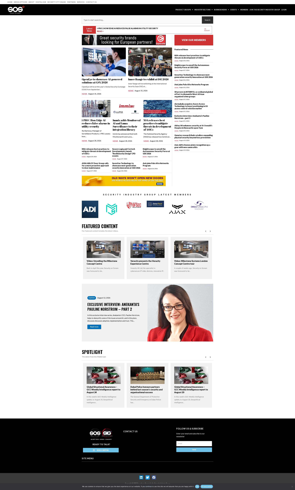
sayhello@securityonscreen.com (138, 442)
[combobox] (142, 20)
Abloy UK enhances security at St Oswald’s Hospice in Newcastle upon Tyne (193, 126)
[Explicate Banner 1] (124, 40)
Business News (220, 10)
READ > (100, 31)
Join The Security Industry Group (264, 10)
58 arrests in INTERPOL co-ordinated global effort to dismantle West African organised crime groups (193, 94)
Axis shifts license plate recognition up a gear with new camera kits (192, 146)
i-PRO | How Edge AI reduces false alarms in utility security (96, 123)
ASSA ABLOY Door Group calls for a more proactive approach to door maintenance (95, 165)
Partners (71, 2)
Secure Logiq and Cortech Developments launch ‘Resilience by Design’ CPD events (123, 152)
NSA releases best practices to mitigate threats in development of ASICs (157, 125)
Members (244, 10)
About (31, 2)
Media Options (20, 2)
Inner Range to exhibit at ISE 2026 (148, 79)
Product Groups (183, 10)
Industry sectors (202, 10)
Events (233, 10)
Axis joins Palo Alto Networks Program (191, 84)
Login (283, 10)
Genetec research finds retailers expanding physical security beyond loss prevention (193, 136)
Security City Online (56, 2)
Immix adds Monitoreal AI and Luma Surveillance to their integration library (138, 28)
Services (80, 2)
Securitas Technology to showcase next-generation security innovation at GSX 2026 (126, 165)
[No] (292, 486)
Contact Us (91, 2)
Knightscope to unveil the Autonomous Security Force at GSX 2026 (156, 151)
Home (9, 2)
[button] (210, 231)
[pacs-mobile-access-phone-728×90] (124, 181)
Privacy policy (207, 486)
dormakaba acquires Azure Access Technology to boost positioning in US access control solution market (191, 106)
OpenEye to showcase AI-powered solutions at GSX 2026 (102, 81)
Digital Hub (41, 2)
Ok (197, 486)
